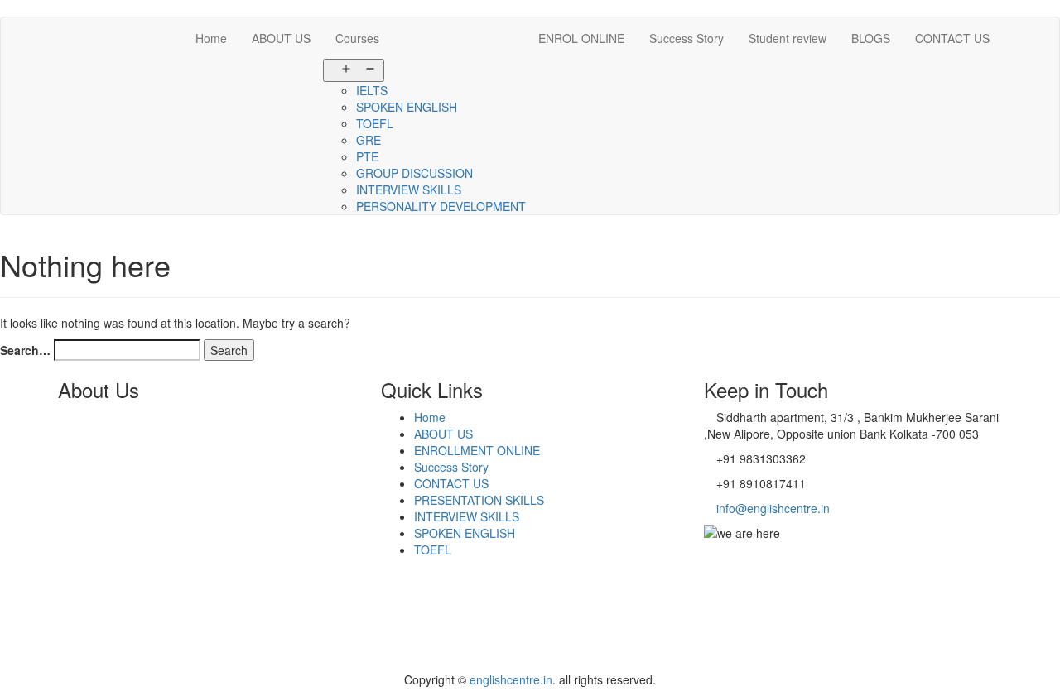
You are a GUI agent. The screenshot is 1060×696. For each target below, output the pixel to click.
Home (211, 38)
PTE (367, 156)
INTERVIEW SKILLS (408, 189)
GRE (368, 140)
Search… (25, 350)
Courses (357, 38)
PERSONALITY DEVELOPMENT (441, 206)
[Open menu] (353, 70)
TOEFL (374, 123)
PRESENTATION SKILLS (479, 500)
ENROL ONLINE (581, 38)
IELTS (372, 90)
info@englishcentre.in (771, 508)
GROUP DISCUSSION (414, 173)
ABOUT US (281, 38)
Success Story (686, 38)
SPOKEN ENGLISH (406, 106)
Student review (787, 38)
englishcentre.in (511, 679)
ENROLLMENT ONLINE (477, 450)
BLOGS (870, 38)
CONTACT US (952, 38)
